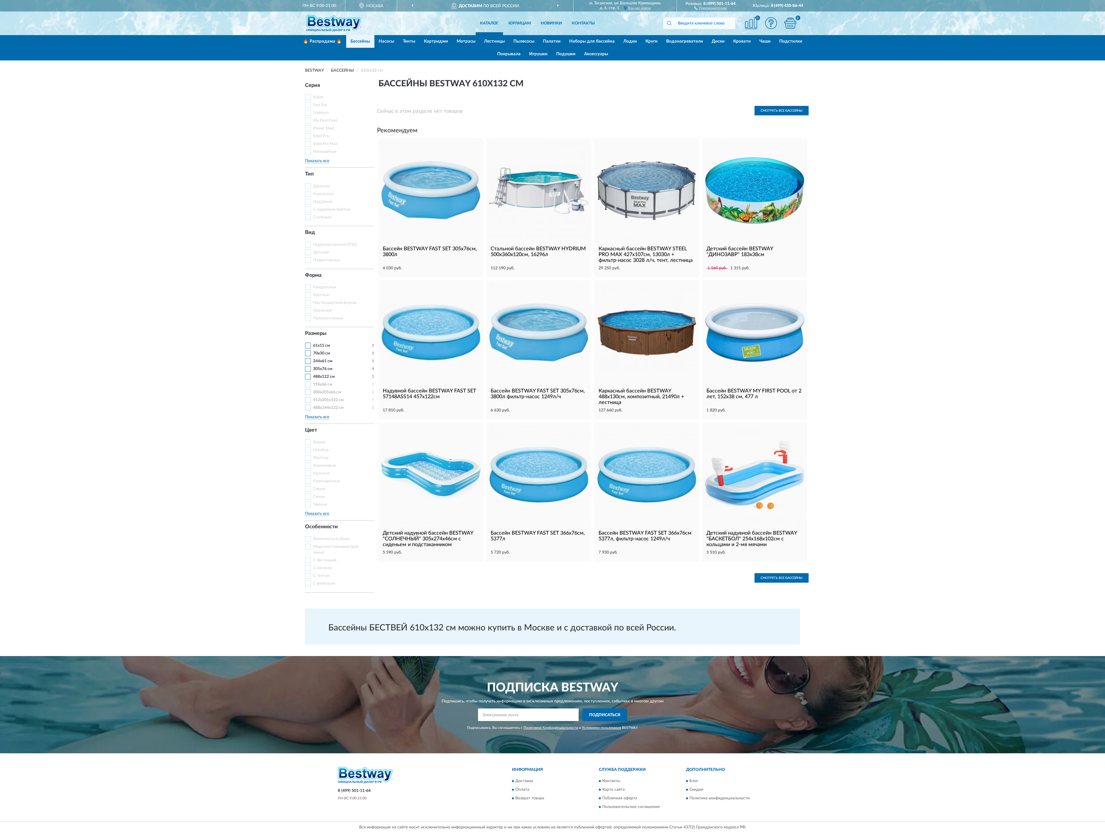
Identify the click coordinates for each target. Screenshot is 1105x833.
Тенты (409, 41)
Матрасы (466, 41)
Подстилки (790, 41)
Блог (693, 781)
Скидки (696, 790)
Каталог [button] (489, 23)
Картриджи (436, 41)
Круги (651, 41)
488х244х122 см (328, 408)
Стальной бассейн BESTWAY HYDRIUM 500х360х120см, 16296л (538, 251)
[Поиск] (669, 23)
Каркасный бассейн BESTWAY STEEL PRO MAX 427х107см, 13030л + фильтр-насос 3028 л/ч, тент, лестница (646, 254)
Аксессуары (596, 54)
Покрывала (509, 54)
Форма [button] (313, 275)
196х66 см (322, 384)
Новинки (551, 23)
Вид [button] (310, 232)
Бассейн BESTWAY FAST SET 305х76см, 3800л (430, 251)
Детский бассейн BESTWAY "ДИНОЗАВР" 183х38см (739, 251)
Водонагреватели (684, 41)
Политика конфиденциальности (719, 798)
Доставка (524, 781)
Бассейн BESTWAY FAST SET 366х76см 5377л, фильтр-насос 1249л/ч (645, 536)
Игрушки (538, 54)
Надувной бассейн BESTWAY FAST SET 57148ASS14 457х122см (429, 393)
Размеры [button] (316, 333)
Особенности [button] (321, 526)
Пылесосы (523, 41)
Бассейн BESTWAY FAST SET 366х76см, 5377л (538, 536)
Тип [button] (309, 174)
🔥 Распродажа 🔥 (322, 41)
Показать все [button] (317, 161)
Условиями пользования (601, 727)
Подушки (566, 54)
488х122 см (324, 377)
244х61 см (322, 361)
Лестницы (494, 41)
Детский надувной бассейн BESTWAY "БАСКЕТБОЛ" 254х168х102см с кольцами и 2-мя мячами (751, 539)
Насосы (386, 41)
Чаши (765, 41)
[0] (790, 23)
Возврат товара (529, 798)
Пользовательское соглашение (631, 807)
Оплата (522, 790)
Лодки (630, 41)
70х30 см (321, 353)
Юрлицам (519, 23)
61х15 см (321, 346)
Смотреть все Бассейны (782, 110)
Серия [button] (312, 85)
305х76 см (322, 369)
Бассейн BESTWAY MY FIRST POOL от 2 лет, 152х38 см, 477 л (753, 393)
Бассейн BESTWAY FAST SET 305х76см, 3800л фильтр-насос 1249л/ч (538, 393)
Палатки (552, 41)
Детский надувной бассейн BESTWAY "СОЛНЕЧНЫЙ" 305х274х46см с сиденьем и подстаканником (428, 539)
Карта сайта (613, 790)
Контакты (583, 23)
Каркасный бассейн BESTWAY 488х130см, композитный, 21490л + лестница (641, 396)
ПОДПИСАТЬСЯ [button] (604, 715)
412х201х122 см (328, 400)
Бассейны (360, 41)
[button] (710, 7)
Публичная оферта (619, 798)
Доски (718, 41)
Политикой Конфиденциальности (550, 727)
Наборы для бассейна (592, 41)
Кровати (742, 41)
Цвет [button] (311, 430)
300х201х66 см (327, 392)
